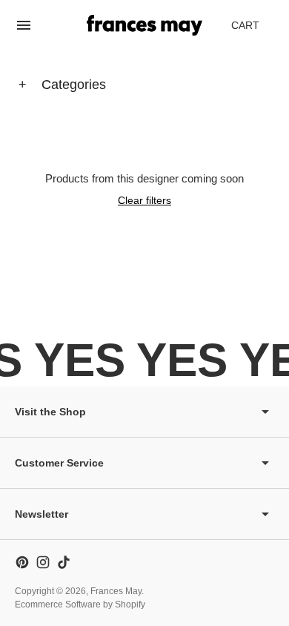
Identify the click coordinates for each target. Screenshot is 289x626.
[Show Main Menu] (23, 25)
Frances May (116, 591)
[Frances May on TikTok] (63, 562)
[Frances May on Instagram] (43, 562)
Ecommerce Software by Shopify (80, 604)
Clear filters (144, 200)
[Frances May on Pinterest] (22, 562)
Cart (253, 29)
